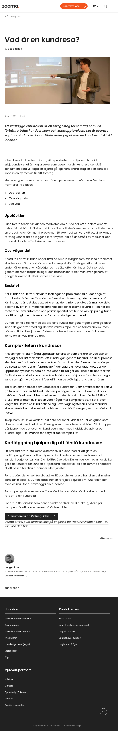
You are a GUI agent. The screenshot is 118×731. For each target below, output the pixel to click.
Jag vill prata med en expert (74, 625)
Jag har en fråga (68, 644)
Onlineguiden (12, 625)
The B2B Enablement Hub (18, 618)
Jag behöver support (70, 637)
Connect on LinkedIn (14, 575)
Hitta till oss (65, 618)
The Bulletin (11, 637)
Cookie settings (72, 725)
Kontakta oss (71, 6)
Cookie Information (15, 705)
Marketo (9, 685)
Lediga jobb (11, 650)
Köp (7, 657)
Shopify (9, 698)
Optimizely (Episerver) (16, 692)
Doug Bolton (15, 48)
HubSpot (9, 679)
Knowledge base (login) (17, 644)
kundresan (106, 538)
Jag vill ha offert (67, 631)
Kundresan (12, 588)
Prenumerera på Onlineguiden (28, 516)
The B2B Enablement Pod (18, 631)
